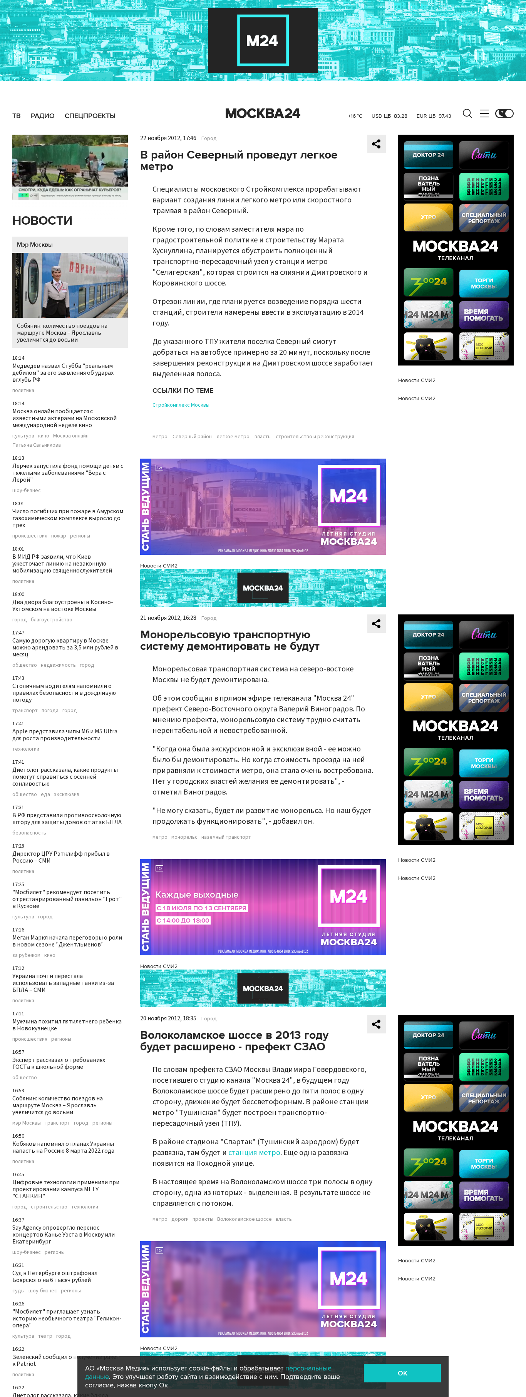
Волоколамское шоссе (244, 1219)
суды (18, 1291)
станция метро (254, 1152)
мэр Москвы (26, 1123)
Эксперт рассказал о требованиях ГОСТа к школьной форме (58, 1063)
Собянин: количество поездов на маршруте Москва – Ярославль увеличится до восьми (62, 333)
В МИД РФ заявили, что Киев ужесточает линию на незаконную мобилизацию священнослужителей (62, 563)
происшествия (29, 536)
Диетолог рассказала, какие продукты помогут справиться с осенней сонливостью (65, 777)
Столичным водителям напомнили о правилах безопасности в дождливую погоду (64, 693)
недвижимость (58, 665)
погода (50, 710)
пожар (58, 536)
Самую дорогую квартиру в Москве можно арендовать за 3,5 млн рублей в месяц (65, 647)
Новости (42, 221)
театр (45, 1336)
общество (24, 665)
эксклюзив (66, 794)
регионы (80, 536)
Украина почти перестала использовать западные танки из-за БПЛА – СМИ (63, 983)
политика (23, 390)
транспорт (25, 710)
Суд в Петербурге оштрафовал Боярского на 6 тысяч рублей (54, 1276)
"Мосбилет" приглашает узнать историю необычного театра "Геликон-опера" (67, 1318)
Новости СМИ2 (159, 565)
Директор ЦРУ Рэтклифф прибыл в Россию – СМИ (61, 857)
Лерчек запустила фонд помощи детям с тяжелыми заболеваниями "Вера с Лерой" (67, 473)
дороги (180, 1219)
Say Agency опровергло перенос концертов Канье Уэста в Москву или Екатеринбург (63, 1234)
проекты (203, 1219)
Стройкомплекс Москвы (180, 405)
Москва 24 (263, 113)
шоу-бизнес (26, 490)
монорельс (184, 837)
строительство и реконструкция (315, 436)
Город (209, 138)
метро (160, 436)
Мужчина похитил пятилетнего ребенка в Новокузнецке (67, 1025)
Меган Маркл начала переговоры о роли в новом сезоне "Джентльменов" (67, 941)
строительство (49, 1207)
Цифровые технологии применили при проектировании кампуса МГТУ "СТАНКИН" (65, 1189)
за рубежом (26, 955)
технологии (25, 749)
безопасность (29, 833)
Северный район (192, 436)
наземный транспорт (226, 837)
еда (45, 794)
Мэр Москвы (35, 245)
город (19, 620)
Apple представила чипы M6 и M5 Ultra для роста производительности (64, 735)
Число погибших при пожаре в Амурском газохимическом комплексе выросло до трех (67, 518)
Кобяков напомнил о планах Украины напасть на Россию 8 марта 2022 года (63, 1147)
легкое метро (233, 436)
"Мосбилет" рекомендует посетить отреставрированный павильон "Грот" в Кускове (67, 899)
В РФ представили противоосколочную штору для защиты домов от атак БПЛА (67, 818)
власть (263, 436)
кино (43, 436)
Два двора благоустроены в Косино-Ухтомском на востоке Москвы (62, 605)
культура (23, 436)
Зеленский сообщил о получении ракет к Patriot (66, 1360)
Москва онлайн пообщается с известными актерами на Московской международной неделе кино (64, 418)
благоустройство (51, 620)
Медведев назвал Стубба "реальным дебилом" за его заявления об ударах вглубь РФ (63, 373)
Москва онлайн (71, 436)
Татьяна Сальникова (36, 445)
